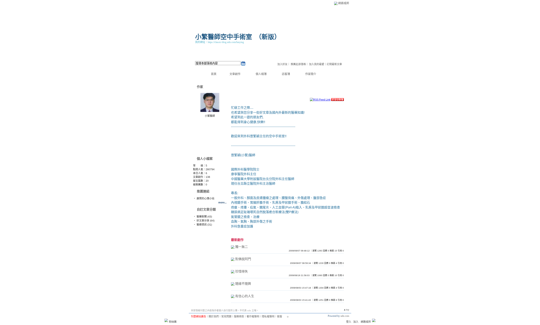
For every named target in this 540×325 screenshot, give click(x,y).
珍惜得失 (241, 271)
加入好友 (282, 64)
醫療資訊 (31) (204, 224)
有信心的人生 (244, 296)
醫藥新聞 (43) (204, 216)
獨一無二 (241, 246)
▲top (346, 309)
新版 (268, 36)
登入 (348, 321)
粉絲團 (173, 321)
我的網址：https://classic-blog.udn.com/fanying (219, 42)
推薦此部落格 (298, 64)
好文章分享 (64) (206, 220)
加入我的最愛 (316, 64)
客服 (279, 316)
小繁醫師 (210, 115)
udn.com (344, 315)
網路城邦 (343, 3)
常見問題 (226, 316)
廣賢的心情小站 (205, 198)
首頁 (213, 73)
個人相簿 (261, 73)
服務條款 (239, 316)
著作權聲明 (253, 316)
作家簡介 (310, 73)
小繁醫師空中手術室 (223, 36)
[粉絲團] (166, 320)
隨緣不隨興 (243, 283)
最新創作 (237, 240)
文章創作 (235, 73)
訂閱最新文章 (334, 64)
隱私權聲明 (268, 316)
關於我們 (214, 316)
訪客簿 (286, 73)
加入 (355, 321)
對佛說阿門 (243, 259)
